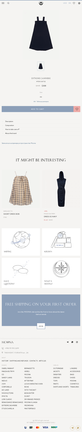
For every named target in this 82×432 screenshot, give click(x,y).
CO (3, 375)
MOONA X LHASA (30, 402)
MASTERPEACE (29, 409)
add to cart (37, 109)
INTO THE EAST (30, 390)
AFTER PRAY (28, 381)
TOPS (55, 381)
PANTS (55, 384)
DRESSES (56, 378)
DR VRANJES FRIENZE (32, 399)
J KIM (3, 384)
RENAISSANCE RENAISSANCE (12, 402)
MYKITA (5, 396)
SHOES (72, 378)
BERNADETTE (8, 211)
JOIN (41, 326)
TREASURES (74, 387)
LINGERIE (73, 368)
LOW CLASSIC (7, 399)
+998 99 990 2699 (12, 348)
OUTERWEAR (58, 368)
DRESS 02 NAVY (50, 217)
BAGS (72, 375)
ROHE (26, 387)
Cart (79, 3)
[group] (41, 35)
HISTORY (5, 361)
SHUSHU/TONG (7, 393)
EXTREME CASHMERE (41, 78)
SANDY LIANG (7, 378)
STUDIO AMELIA (8, 409)
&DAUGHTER (29, 393)
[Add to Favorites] (76, 109)
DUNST (27, 396)
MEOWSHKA (28, 405)
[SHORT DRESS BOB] (21, 189)
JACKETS (56, 371)
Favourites (73, 3)
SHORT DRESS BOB (11, 214)
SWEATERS (57, 375)
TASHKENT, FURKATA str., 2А (16, 353)
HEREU (26, 371)
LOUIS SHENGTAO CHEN (33, 384)
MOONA (73, 381)
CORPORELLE (7, 387)
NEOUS (4, 381)
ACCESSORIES (75, 371)
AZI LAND (5, 390)
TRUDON (27, 378)
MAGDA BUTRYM (49, 214)
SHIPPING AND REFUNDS (19, 361)
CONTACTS (33, 361)
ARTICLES (42, 361)
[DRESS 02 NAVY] (61, 189)
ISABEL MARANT (8, 368)
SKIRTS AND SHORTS (61, 387)
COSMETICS (74, 384)
